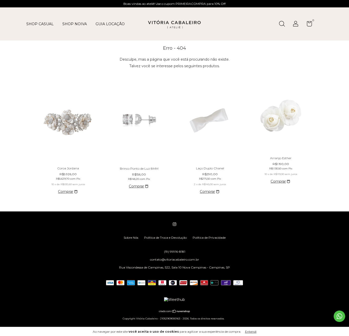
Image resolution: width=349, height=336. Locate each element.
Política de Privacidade (209, 237)
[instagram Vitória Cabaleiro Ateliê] (174, 224)
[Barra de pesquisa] (284, 24)
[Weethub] (174, 299)
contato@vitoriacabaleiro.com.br (174, 259)
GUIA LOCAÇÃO (110, 24)
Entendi (251, 331)
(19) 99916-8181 (174, 251)
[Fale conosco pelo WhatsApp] (339, 316)
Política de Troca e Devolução (165, 237)
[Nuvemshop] (175, 311)
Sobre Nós (131, 237)
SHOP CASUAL (40, 24)
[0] (307, 24)
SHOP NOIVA (74, 24)
